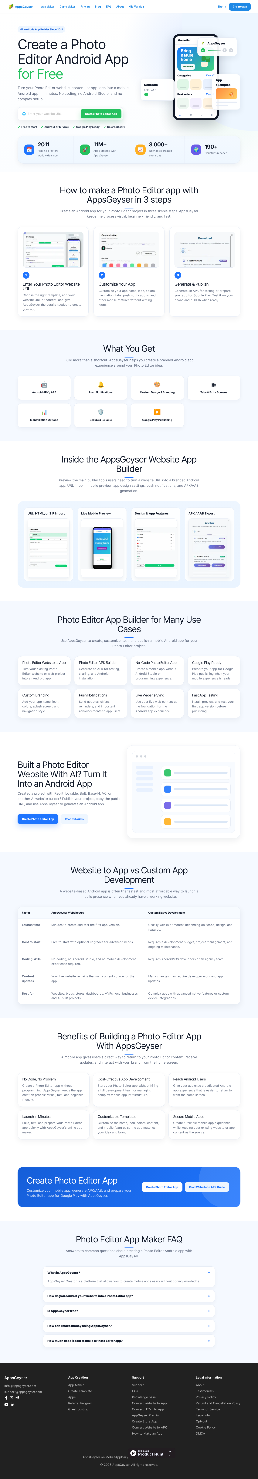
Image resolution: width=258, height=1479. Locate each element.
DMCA (200, 1433)
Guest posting (78, 1409)
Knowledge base (144, 1397)
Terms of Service (208, 1409)
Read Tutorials (74, 819)
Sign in (222, 6)
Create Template (80, 1391)
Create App (240, 6)
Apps (72, 1397)
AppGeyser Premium (146, 1415)
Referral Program (80, 1403)
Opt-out (201, 1421)
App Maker (47, 6)
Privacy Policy (206, 1397)
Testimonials (205, 1391)
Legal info (203, 1415)
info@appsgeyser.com (20, 1386)
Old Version (136, 6)
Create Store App (144, 1421)
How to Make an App (147, 1433)
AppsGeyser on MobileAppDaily (105, 1457)
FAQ (108, 6)
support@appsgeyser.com (23, 1392)
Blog (98, 6)
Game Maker (67, 6)
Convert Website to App (149, 1403)
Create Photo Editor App (101, 113)
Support (138, 1385)
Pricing (85, 6)
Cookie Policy (206, 1427)
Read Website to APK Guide (207, 1187)
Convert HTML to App (148, 1409)
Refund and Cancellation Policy (218, 1403)
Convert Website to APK (149, 1427)
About (120, 6)
